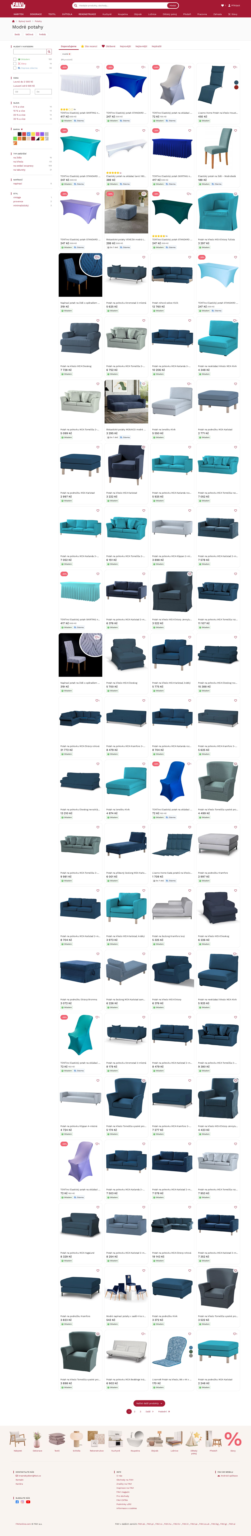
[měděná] (15, 143)
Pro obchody (122, 1496)
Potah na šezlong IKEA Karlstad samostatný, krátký (132, 999)
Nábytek (18, 1451)
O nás (119, 1476)
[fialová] (42, 134)
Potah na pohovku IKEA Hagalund (77, 1253)
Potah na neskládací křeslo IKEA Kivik (217, 366)
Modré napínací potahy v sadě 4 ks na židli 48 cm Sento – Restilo (140, 1316)
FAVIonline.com (23, 1524)
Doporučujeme (68, 46)
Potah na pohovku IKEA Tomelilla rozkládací (220, 493)
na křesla (18, 161)
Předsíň (213, 1451)
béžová (29, 34)
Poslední (162, 1411)
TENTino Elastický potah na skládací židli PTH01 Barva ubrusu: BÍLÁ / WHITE (191, 113)
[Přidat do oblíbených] (98, 67)
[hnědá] (24, 138)
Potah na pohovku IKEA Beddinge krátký (126, 1379)
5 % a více (18, 106)
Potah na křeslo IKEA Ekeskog (75, 366)
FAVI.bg (215, 1524)
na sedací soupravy (23, 165)
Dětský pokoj (194, 1452)
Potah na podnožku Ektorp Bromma (78, 999)
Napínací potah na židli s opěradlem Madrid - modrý (87, 303)
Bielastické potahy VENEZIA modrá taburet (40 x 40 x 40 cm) (137, 239)
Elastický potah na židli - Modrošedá (217, 176)
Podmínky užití (123, 1504)
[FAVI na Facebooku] (17, 1501)
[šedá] (47, 134)
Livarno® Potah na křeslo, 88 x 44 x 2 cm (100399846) (180, 1379)
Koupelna (135, 1451)
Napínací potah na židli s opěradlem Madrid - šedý (86, 683)
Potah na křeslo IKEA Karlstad (121, 493)
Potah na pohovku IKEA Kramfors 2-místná (174, 1126)
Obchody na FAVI (124, 1480)
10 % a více (19, 111)
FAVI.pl (150, 1524)
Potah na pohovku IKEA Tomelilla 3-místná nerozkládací (89, 873)
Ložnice (174, 1451)
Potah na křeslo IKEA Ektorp (166, 999)
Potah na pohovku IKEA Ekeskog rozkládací (220, 683)
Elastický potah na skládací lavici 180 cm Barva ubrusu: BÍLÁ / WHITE (141, 176)
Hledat (173, 5)
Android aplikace (229, 1476)
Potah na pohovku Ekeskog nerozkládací (81, 809)
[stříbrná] (47, 138)
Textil (57, 1451)
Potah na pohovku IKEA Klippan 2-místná (173, 556)
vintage (17, 197)
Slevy (233, 1451)
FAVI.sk (142, 1524)
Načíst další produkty (147, 1403)
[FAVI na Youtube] (28, 1501)
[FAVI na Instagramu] (22, 1501)
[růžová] (38, 134)
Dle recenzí (91, 46)
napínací (17, 183)
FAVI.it (185, 1524)
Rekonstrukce (97, 1451)
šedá (17, 34)
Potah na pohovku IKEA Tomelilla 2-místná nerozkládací (135, 366)
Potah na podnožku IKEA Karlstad (215, 429)
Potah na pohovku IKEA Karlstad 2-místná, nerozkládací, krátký (138, 619)
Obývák (154, 1451)
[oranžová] (19, 138)
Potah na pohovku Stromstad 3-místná (126, 303)
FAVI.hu (168, 1524)
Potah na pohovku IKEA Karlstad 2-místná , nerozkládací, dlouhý (93, 936)
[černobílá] (38, 138)
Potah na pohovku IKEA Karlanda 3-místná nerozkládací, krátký (184, 366)
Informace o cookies (126, 1508)
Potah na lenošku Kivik (164, 429)
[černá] (19, 134)
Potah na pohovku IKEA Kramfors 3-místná (128, 746)
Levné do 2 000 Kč (23, 81)
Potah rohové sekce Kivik (165, 303)
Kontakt (19, 1480)
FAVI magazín (123, 1492)
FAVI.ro (159, 1524)
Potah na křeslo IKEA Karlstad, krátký (171, 683)
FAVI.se (194, 1524)
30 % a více (19, 119)
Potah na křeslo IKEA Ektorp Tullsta (216, 239)
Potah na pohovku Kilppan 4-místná (78, 1126)
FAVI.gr (224, 1524)
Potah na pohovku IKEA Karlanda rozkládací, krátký (178, 493)
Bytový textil (25, 21)
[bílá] (15, 134)
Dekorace (37, 1451)
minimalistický (21, 205)
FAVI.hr (177, 1524)
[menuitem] (18, 14)
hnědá (42, 34)
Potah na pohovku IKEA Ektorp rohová (79, 746)
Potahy (38, 21)
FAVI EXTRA (122, 1500)
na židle (17, 157)
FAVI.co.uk (204, 1524)
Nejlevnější (141, 46)
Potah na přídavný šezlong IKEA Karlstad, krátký (130, 873)
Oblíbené (110, 46)
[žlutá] (33, 134)
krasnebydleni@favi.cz (30, 1476)
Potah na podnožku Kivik (165, 1316)
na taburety (19, 170)
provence (18, 201)
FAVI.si (232, 1524)
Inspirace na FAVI (125, 1488)
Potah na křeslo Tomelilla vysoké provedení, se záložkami (136, 1126)
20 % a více (19, 115)
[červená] (24, 134)
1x (120, 173)
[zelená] (15, 138)
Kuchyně (115, 1451)
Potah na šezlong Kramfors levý (168, 936)
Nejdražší (157, 46)
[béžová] (29, 138)
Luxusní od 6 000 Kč (24, 86)
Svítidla (76, 1451)
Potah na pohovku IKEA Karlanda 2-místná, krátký (131, 1189)
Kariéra (19, 1484)
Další (148, 1411)
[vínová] (33, 138)
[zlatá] (42, 138)
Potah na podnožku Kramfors (213, 873)
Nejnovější (125, 46)
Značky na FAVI (124, 1484)
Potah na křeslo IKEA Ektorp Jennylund (172, 619)
